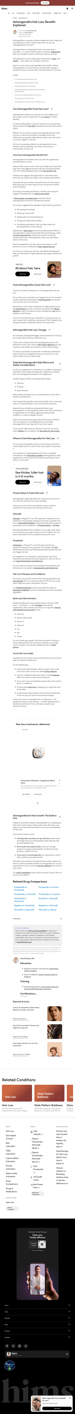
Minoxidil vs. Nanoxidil (24, 909)
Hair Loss (7, 1105)
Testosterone (21, 13)
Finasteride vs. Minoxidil (25, 894)
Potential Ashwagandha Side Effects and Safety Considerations (30, 90)
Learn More (45, 3)
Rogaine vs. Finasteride (24, 905)
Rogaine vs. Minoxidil (48, 905)
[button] (37, 918)
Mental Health (46, 13)
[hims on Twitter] (13, 1346)
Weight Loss (57, 13)
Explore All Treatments (35, 1193)
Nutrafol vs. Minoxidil (48, 898)
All (8, 13)
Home (15, 18)
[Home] (4, 8)
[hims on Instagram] (19, 1346)
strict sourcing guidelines (37, 931)
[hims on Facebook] (7, 1346)
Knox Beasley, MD (31, 30)
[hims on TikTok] (25, 1346)
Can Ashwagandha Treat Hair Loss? (26, 79)
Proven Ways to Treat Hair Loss (24, 98)
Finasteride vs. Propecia (49, 894)
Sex (13, 13)
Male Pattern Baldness (48, 1105)
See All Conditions (10, 1208)
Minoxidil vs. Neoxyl (47, 909)
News (65, 13)
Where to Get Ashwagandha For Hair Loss (28, 95)
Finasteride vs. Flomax (49, 887)
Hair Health (36, 13)
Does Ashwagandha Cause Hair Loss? (26, 83)
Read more (23, 996)
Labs (28, 13)
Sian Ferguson (29, 32)
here (43, 953)
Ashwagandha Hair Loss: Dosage (25, 86)
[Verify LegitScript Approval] (10, 1365)
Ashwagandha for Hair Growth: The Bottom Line (30, 102)
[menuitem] (8, 13)
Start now (23, 274)
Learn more (37, 274)
